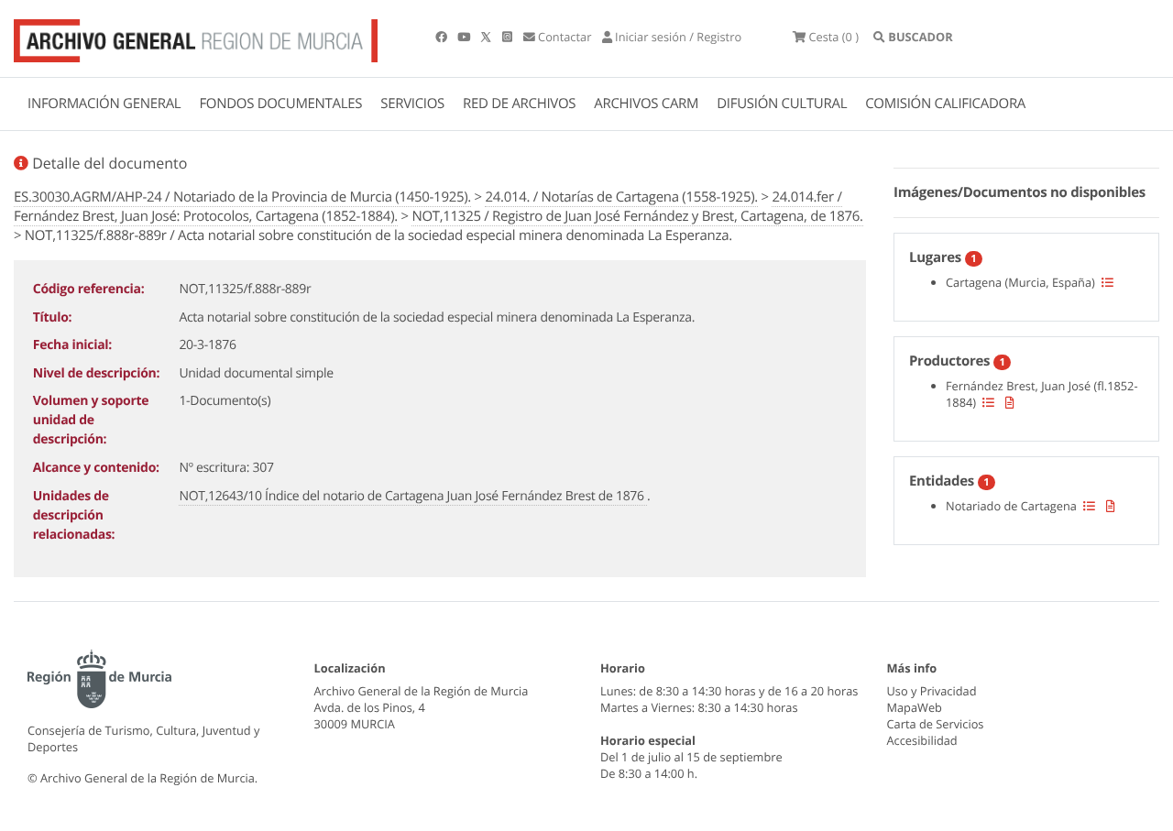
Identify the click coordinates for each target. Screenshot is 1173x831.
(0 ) (833, 36)
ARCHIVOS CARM (646, 103)
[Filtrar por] (1107, 282)
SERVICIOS (412, 103)
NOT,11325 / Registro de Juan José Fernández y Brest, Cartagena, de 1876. (636, 216)
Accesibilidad (922, 740)
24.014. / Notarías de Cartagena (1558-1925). (621, 197)
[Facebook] (442, 36)
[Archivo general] (196, 36)
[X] (487, 36)
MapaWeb (914, 707)
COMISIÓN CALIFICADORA (945, 103)
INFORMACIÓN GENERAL (104, 103)
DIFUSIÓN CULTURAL (782, 103)
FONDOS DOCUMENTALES (280, 103)
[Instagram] (508, 36)
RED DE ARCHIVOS (519, 103)
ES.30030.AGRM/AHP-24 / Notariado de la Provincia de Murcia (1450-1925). (242, 197)
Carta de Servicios (935, 724)
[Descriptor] (1010, 402)
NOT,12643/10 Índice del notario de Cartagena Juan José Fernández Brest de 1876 (413, 496)
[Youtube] (465, 36)
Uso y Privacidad (932, 691)
